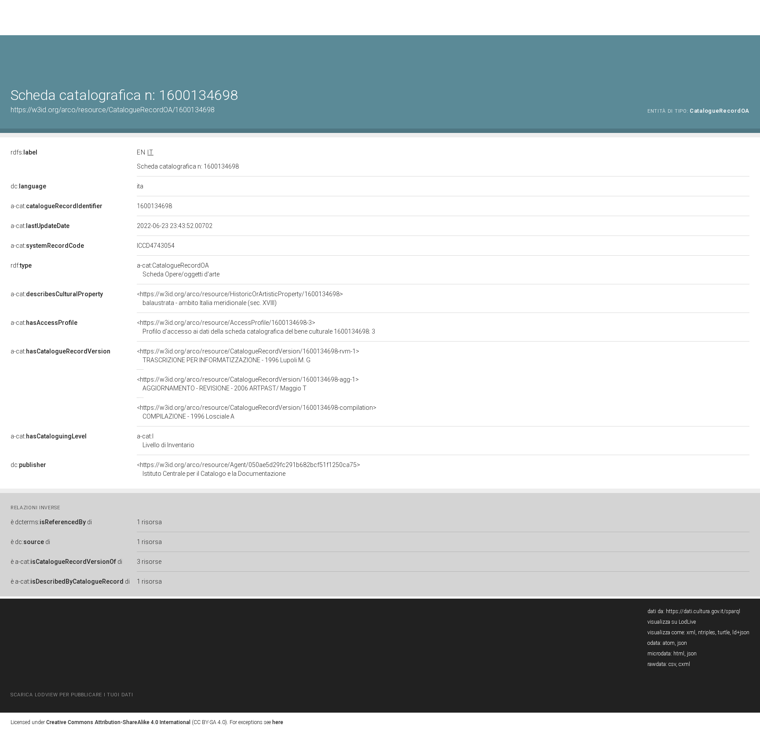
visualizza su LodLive (671, 622)
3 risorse (149, 561)
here (277, 722)
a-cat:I (165, 441)
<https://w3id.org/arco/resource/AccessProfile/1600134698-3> (256, 327)
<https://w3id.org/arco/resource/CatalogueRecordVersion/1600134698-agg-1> (248, 384)
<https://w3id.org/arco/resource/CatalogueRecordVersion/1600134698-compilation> (256, 412)
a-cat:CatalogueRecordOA (178, 270)
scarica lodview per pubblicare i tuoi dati (72, 695)
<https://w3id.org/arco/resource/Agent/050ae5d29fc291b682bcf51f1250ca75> (248, 469)
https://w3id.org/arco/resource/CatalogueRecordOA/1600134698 (113, 110)
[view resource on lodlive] (745, 57)
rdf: (21, 265)
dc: (28, 186)
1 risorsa (149, 522)
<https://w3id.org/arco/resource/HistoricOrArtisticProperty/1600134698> (240, 298)
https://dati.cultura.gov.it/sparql (703, 611)
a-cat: (56, 206)
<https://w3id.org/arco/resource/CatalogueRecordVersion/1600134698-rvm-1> (248, 356)
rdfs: (24, 152)
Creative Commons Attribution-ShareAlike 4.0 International (118, 722)
